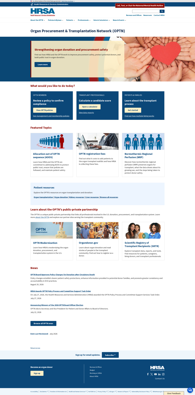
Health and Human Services (77, 391)
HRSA (42, 12)
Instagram (163, 374)
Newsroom (147, 15)
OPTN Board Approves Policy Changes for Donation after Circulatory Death (62, 274)
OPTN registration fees (92, 153)
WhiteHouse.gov (158, 391)
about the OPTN (42, 217)
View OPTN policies (44, 110)
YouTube (155, 374)
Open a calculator (89, 106)
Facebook (147, 374)
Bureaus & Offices (96, 367)
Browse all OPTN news (43, 323)
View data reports (86, 112)
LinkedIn (159, 374)
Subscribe (109, 355)
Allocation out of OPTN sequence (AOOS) (46, 155)
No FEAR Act (92, 391)
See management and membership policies (51, 116)
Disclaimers (43, 391)
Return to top (35, 348)
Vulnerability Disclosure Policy (141, 391)
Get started (133, 110)
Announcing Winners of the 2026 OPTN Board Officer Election (56, 305)
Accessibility (34, 391)
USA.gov (111, 391)
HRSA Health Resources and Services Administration (157, 368)
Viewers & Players (123, 391)
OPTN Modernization (45, 242)
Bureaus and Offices (134, 15)
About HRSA (94, 376)
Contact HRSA (159, 15)
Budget (92, 370)
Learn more (43, 64)
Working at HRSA (96, 373)
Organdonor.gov (88, 242)
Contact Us (160, 378)
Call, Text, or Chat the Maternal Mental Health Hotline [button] (140, 5)
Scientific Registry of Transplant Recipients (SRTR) (142, 244)
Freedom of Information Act (58, 391)
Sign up (37, 373)
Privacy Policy (102, 391)
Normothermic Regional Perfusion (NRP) (138, 155)
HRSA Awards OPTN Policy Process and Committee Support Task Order (60, 291)
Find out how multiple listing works (139, 116)
